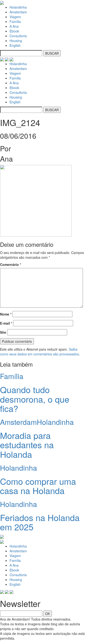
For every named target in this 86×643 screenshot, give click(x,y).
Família (15, 21)
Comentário (10, 264)
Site (3, 332)
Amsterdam (18, 12)
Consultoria (18, 35)
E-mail (6, 323)
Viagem (15, 16)
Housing (16, 40)
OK (47, 613)
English (15, 45)
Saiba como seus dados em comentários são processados (39, 351)
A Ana (14, 26)
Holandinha (18, 7)
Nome (5, 314)
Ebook (14, 31)
